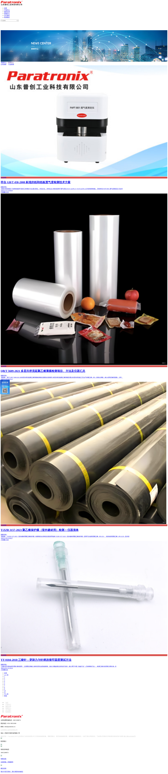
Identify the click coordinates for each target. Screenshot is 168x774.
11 (5, 692)
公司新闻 (3, 64)
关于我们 (7, 15)
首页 (5, 8)
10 (5, 690)
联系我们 (7, 17)
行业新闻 (11, 64)
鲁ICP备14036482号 (130, 736)
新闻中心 (7, 13)
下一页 (6, 694)
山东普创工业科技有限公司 (9, 730)
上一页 (6, 675)
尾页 (5, 696)
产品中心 (7, 10)
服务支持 (7, 11)
